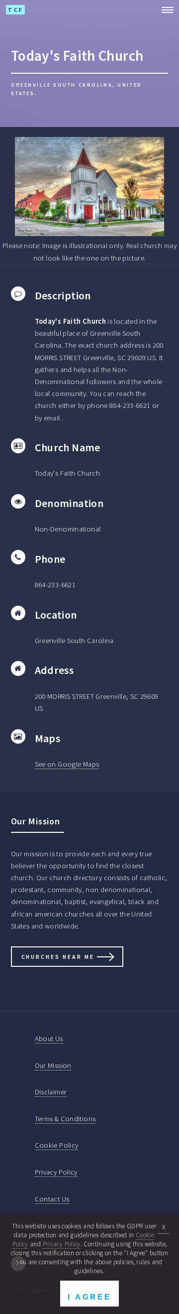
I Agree (89, 1297)
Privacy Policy (56, 1172)
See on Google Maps (67, 764)
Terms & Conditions (65, 1118)
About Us (49, 1038)
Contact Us (52, 1198)
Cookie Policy (57, 1145)
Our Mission (53, 1065)
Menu (164, 10)
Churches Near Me (57, 956)
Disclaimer (51, 1091)
